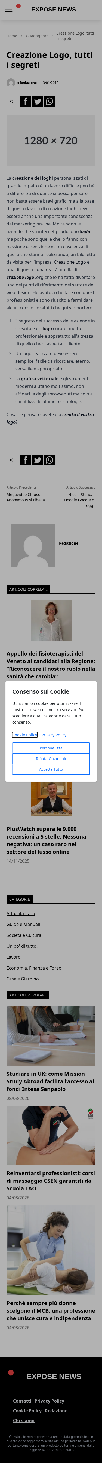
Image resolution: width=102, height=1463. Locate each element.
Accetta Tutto (51, 769)
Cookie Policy (24, 734)
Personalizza (51, 748)
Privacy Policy (53, 734)
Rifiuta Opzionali (51, 758)
